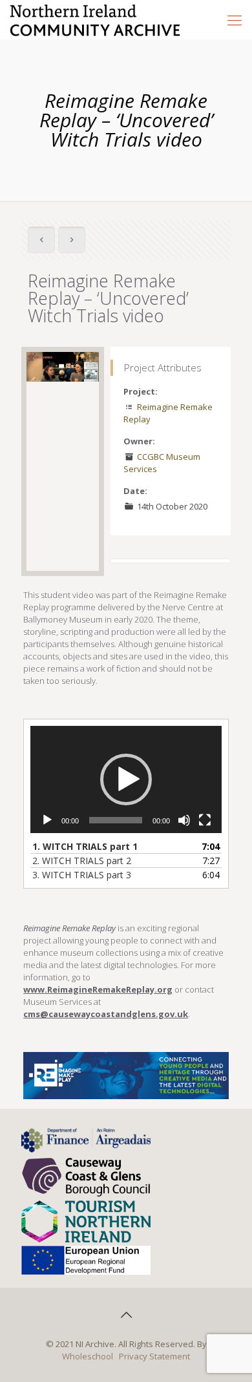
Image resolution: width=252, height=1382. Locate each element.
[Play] (47, 820)
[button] (126, 779)
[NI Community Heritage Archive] (95, 19)
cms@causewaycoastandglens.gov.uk (105, 1014)
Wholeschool (87, 1356)
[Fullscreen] (204, 820)
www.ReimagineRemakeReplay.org (98, 989)
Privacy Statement (154, 1356)
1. (85, 846)
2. (81, 860)
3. (81, 875)
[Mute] (184, 820)
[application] (126, 779)
